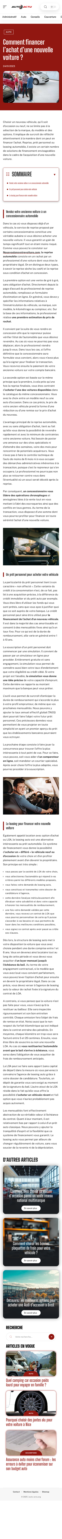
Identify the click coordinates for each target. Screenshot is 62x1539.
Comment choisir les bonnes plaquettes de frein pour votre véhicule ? (31, 1248)
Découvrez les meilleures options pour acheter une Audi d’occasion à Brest (31, 1302)
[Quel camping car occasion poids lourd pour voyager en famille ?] (31, 1363)
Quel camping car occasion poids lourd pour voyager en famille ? (27, 1382)
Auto (9, 32)
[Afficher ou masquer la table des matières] (44, 174)
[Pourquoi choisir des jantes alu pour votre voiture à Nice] (31, 1403)
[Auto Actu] (21, 7)
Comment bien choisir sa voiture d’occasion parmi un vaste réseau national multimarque (31, 1196)
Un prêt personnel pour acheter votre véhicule (23, 189)
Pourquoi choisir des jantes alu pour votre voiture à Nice (29, 1422)
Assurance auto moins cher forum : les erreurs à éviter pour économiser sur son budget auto (31, 1464)
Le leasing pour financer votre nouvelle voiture (23, 195)
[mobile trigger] (5, 7)
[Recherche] (45, 7)
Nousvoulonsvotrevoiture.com (21, 252)
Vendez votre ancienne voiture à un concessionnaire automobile (29, 183)
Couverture (31, 1453)
